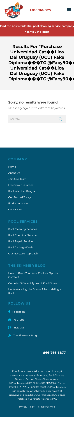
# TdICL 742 (14, 387)
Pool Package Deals (20, 247)
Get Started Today (19, 197)
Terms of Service (46, 406)
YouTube (18, 319)
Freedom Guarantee (20, 185)
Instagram (19, 327)
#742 (54, 398)
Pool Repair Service (20, 241)
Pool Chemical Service (22, 235)
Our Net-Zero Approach (23, 253)
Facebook (18, 311)
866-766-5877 (54, 353)
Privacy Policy (26, 406)
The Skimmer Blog (25, 335)
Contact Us (15, 209)
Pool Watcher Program (23, 191)
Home (12, 166)
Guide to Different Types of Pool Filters (32, 283)
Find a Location (18, 203)
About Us (14, 172)
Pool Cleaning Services (22, 229)
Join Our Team (17, 179)
